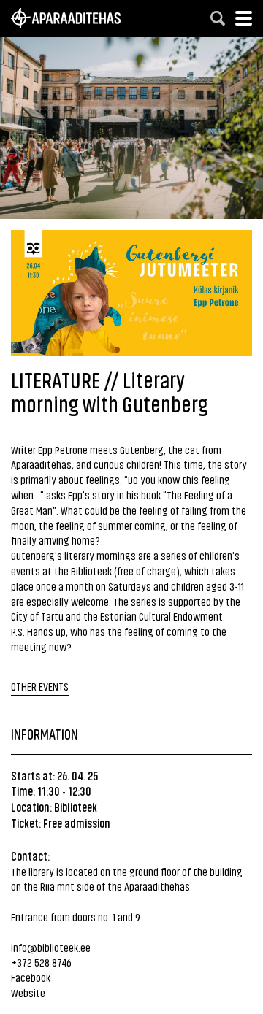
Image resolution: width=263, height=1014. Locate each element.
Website (28, 992)
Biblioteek (75, 806)
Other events (40, 686)
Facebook (30, 977)
